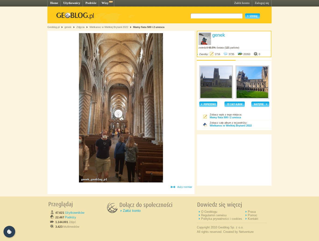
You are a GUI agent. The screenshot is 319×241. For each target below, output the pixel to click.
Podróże (90, 3)
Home (54, 3)
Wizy (105, 3)
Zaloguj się (262, 3)
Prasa (252, 211)
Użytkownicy (71, 3)
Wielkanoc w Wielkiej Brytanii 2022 (108, 27)
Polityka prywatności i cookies (221, 218)
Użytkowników (74, 212)
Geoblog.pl (53, 27)
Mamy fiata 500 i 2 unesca (148, 27)
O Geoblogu (209, 211)
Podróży (70, 217)
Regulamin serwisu (214, 215)
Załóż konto (242, 3)
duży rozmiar (184, 186)
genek (67, 27)
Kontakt (253, 218)
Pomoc (252, 215)
